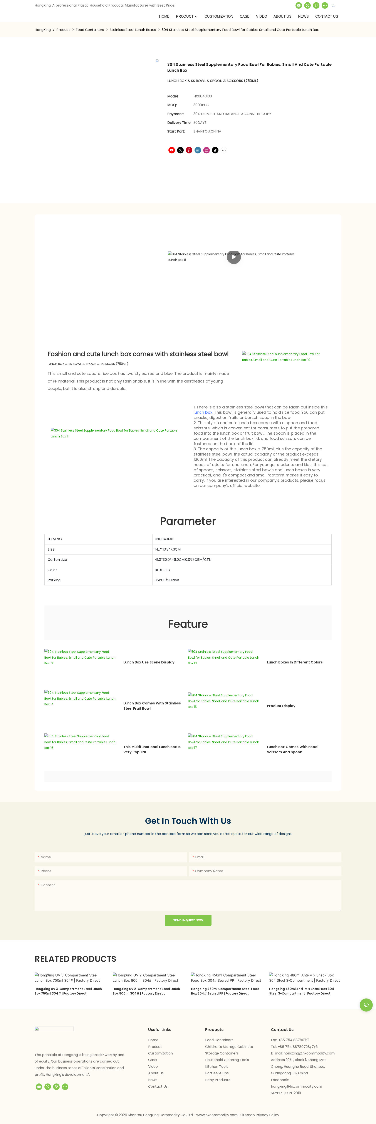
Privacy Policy (267, 1114)
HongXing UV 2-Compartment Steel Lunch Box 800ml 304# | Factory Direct (146, 991)
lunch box (203, 412)
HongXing (43, 29)
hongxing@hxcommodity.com (309, 1053)
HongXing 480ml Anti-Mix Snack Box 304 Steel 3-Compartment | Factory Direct (301, 991)
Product (63, 29)
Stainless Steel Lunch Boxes (133, 29)
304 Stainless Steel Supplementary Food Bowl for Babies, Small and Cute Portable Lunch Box (240, 29)
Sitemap (248, 1114)
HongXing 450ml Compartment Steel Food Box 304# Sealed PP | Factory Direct (225, 991)
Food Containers (90, 29)
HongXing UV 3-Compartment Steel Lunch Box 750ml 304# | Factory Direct (68, 991)
